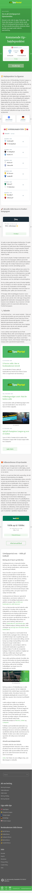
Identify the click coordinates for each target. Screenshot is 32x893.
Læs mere (10, 449)
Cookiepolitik (16, 888)
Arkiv (4, 758)
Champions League (7, 812)
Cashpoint (5, 722)
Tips (6, 889)
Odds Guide (4, 793)
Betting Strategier (5, 787)
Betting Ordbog (5, 796)
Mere (10, 889)
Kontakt (3, 853)
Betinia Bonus (6, 840)
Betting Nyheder (5, 799)
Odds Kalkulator (5, 790)
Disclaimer (3, 859)
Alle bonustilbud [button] (16, 543)
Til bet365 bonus (16, 535)
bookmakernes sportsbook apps (16, 623)
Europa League (6, 815)
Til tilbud (16, 234)
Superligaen (6, 809)
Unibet (23, 720)
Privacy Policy (4, 862)
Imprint (3, 856)
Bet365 (18, 720)
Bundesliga (5, 818)
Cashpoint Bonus (7, 837)
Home (2, 889)
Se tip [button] (15, 59)
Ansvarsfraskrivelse (26, 888)
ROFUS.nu (6, 881)
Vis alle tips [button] (16, 66)
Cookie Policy (4, 864)
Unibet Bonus (6, 834)
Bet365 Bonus (6, 831)
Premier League (7, 821)
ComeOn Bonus (7, 843)
